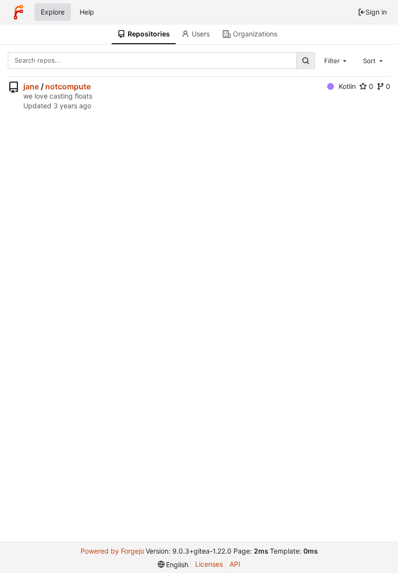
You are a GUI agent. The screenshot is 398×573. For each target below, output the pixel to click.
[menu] (173, 564)
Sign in (376, 12)
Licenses (209, 564)
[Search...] (305, 60)
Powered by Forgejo (112, 551)
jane (31, 86)
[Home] (18, 12)
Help (87, 12)
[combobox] (336, 60)
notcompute (68, 86)
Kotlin (347, 86)
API (235, 564)
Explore (53, 12)
